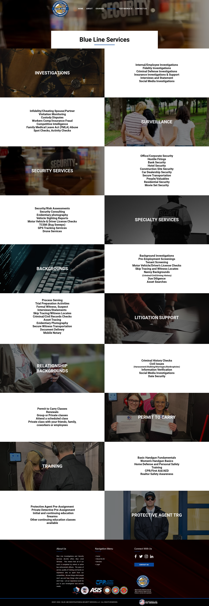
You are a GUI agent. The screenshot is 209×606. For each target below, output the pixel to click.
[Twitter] (141, 556)
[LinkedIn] (151, 556)
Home (98, 556)
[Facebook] (135, 556)
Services (99, 561)
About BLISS (100, 559)
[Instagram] (146, 556)
